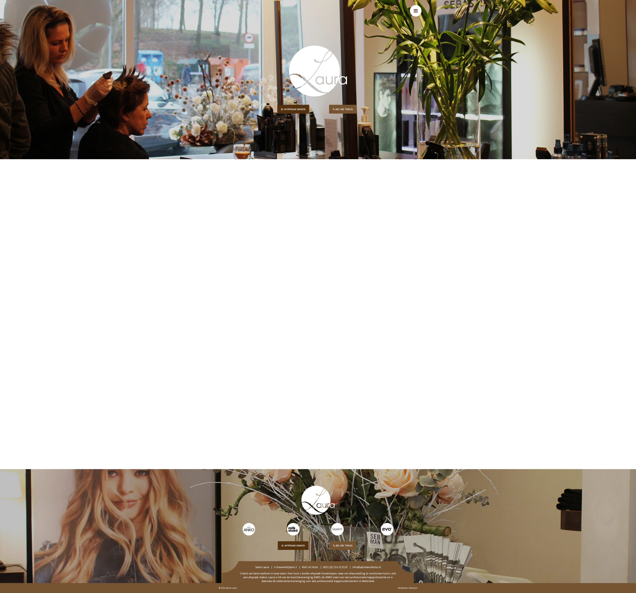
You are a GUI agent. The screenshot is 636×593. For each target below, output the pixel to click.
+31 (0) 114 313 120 (12, 390)
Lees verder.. (156, 207)
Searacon (413, 588)
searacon (55, 201)
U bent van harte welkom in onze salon (38, 194)
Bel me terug (344, 109)
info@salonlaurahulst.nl (14, 372)
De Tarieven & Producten (24, 218)
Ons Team (9, 242)
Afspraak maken (294, 109)
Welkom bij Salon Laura (24, 266)
